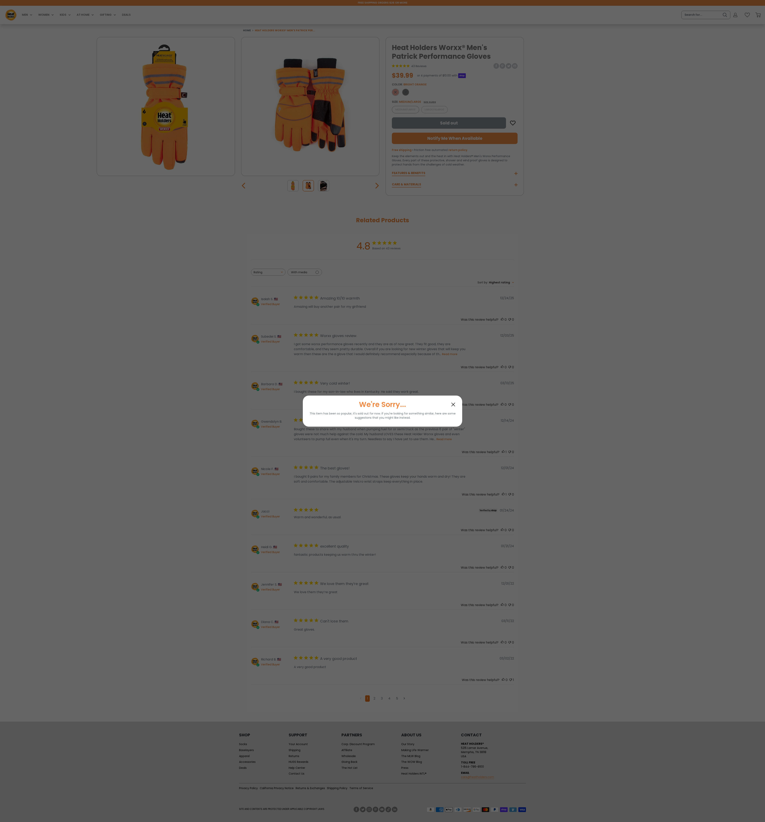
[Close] (453, 405)
